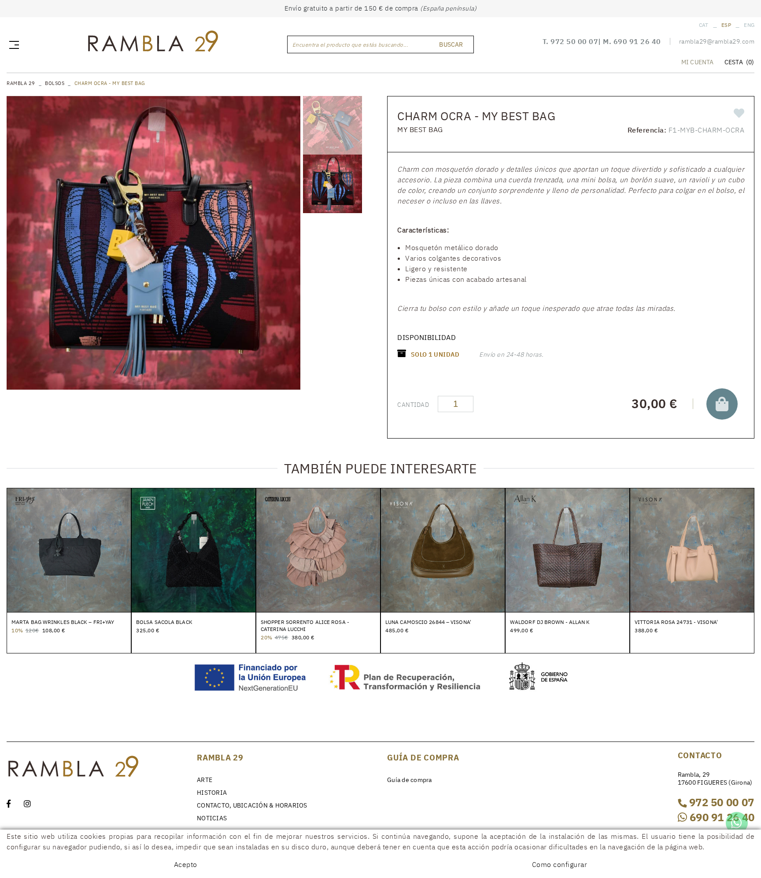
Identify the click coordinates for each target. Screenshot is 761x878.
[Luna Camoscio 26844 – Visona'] (443, 549)
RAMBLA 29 (21, 83)
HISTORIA (212, 793)
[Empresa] (152, 43)
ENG (749, 25)
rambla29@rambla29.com (717, 41)
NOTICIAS (212, 818)
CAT (704, 25)
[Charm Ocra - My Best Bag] (153, 243)
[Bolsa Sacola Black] (193, 549)
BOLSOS (54, 83)
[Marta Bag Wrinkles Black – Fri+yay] (69, 549)
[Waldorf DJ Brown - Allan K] (567, 549)
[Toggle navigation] (12, 44)
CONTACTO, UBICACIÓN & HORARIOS (252, 805)
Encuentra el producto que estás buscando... (350, 44)
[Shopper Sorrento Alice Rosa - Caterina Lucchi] (318, 549)
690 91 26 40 (637, 41)
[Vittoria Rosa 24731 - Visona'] (692, 549)
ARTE (204, 780)
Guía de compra (409, 780)
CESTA (739, 62)
